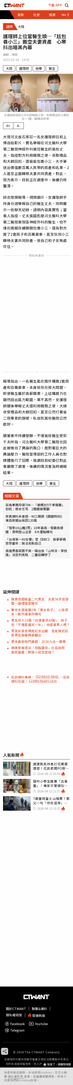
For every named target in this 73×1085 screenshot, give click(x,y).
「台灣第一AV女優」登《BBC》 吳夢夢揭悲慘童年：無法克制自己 (35, 541)
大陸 (9, 68)
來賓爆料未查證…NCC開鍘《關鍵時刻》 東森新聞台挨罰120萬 (35, 518)
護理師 (24, 68)
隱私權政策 (16, 1076)
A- (18, 125)
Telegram (17, 1030)
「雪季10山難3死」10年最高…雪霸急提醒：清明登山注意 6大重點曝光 (34, 529)
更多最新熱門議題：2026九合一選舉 (38, 641)
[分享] (4, 1051)
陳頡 (15, 54)
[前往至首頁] (14, 5)
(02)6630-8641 (47, 676)
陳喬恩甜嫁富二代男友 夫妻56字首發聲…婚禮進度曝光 (40, 601)
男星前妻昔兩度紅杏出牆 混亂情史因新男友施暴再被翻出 (39, 632)
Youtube (41, 1024)
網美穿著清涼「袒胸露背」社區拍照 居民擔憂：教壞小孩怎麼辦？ (39, 649)
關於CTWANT (16, 1008)
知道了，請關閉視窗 (59, 1064)
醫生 (52, 68)
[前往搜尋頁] (67, 5)
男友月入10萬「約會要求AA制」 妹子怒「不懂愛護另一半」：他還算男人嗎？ (40, 622)
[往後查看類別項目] (64, 14)
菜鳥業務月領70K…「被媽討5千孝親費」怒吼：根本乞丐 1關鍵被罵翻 (35, 506)
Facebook (17, 1024)
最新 (20, 14)
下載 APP (55, 5)
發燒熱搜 (38, 1015)
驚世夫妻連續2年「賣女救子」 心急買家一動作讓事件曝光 (39, 611)
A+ (8, 125)
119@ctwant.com (43, 680)
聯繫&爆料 (39, 1008)
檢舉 (38, 68)
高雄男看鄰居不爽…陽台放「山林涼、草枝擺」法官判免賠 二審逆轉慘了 (36, 552)
